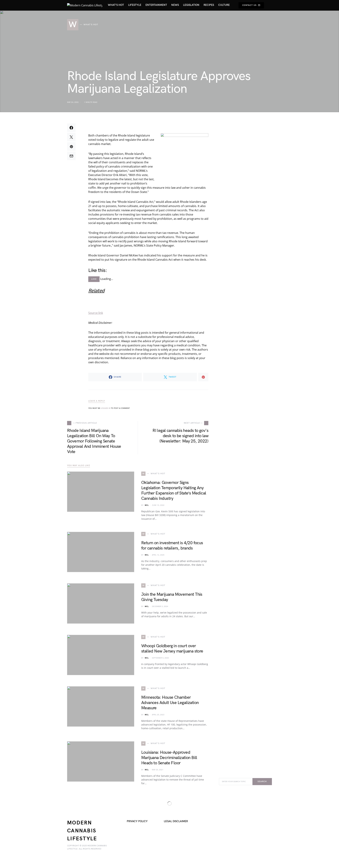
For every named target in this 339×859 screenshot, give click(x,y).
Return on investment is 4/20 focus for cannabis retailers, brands (172, 545)
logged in (105, 408)
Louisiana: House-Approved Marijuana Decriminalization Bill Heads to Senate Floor (169, 758)
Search (262, 781)
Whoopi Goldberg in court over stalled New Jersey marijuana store (172, 648)
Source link (95, 313)
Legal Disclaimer (176, 821)
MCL (146, 505)
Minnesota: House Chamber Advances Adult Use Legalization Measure (170, 703)
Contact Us (249, 5)
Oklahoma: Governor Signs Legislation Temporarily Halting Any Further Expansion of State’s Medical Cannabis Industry (173, 490)
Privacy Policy (137, 821)
